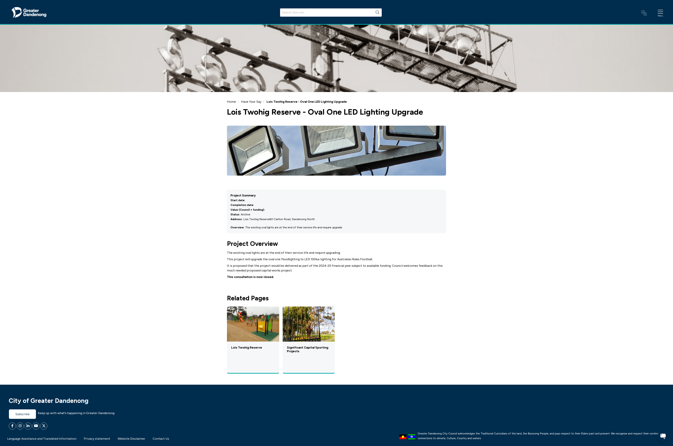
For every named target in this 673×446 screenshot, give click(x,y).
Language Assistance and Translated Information (41, 439)
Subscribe (22, 414)
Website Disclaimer (131, 439)
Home (231, 102)
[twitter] (43, 426)
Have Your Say (251, 102)
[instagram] (20, 426)
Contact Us (161, 439)
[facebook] (12, 426)
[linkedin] (28, 426)
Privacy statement (97, 439)
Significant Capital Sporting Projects (307, 349)
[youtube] (35, 426)
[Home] (29, 12)
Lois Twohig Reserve (246, 347)
